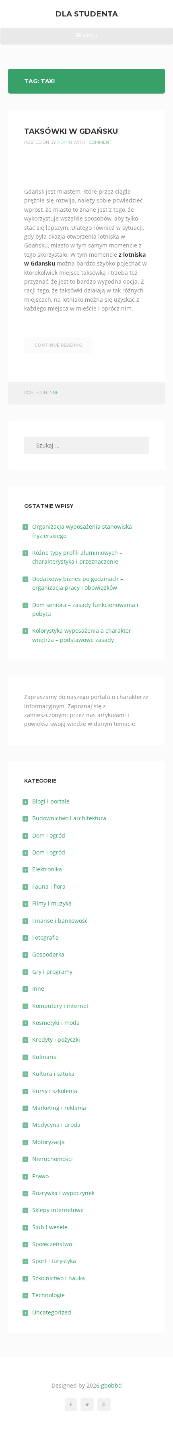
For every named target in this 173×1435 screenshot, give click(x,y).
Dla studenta (86, 13)
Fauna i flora (49, 886)
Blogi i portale (51, 801)
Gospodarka (48, 954)
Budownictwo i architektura (69, 818)
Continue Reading (58, 345)
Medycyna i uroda (56, 1124)
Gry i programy (52, 971)
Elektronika (47, 869)
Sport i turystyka (54, 1261)
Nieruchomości (52, 1159)
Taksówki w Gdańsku (71, 131)
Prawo (40, 1176)
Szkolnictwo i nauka (58, 1278)
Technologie (48, 1295)
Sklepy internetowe (58, 1210)
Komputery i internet (60, 1006)
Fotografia (45, 937)
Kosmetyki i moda (56, 1022)
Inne (53, 392)
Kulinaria (44, 1057)
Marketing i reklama (59, 1108)
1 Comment (98, 142)
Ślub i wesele (50, 1227)
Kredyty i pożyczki (56, 1039)
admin (64, 142)
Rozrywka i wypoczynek (63, 1193)
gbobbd (111, 1385)
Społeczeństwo (52, 1244)
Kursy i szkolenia (54, 1091)
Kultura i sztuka (53, 1073)
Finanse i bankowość (60, 920)
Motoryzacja (48, 1142)
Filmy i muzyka (52, 903)
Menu (86, 39)
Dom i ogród (48, 835)
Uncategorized (51, 1312)
